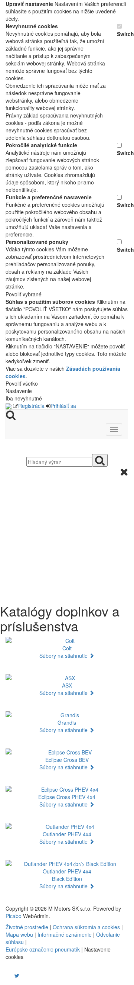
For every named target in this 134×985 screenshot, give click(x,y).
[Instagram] (12, 975)
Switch (122, 34)
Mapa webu (19, 934)
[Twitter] (16, 975)
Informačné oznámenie (64, 934)
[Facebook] (6, 975)
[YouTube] (9, 975)
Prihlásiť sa (63, 405)
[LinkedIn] (21, 975)
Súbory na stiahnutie (64, 655)
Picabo (14, 916)
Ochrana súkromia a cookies (86, 927)
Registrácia (31, 405)
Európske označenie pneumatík (43, 949)
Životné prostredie (27, 927)
